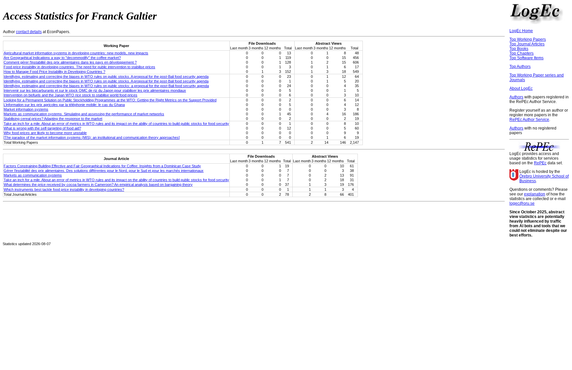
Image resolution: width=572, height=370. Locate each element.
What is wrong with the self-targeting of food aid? (42, 128)
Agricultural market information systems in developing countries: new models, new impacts (76, 53)
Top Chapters (521, 53)
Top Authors (520, 66)
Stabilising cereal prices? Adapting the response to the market (53, 119)
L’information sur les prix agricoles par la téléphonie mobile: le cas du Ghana (64, 105)
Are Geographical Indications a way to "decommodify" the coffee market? (62, 58)
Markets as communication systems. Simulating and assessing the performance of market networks (84, 114)
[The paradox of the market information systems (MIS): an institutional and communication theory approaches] (92, 137)
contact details (29, 31)
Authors (516, 97)
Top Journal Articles (527, 44)
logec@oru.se (522, 203)
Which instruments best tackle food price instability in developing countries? (64, 189)
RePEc (540, 163)
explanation (534, 194)
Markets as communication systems (33, 175)
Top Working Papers (527, 39)
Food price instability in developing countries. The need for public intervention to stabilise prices (79, 67)
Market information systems (26, 109)
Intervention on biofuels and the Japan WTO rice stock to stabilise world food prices (70, 95)
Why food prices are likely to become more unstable (45, 133)
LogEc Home (521, 30)
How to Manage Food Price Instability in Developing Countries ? (54, 72)
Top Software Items (526, 58)
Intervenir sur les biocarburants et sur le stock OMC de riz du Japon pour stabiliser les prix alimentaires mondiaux (95, 90)
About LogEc (521, 88)
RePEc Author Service (529, 119)
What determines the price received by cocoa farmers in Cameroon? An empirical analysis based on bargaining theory (98, 184)
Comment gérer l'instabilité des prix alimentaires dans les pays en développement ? (70, 62)
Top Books (518, 48)
